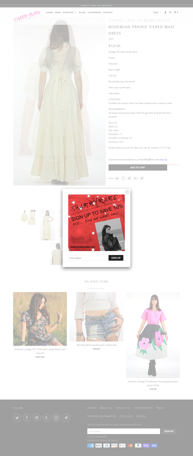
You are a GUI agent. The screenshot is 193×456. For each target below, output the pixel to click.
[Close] (127, 191)
